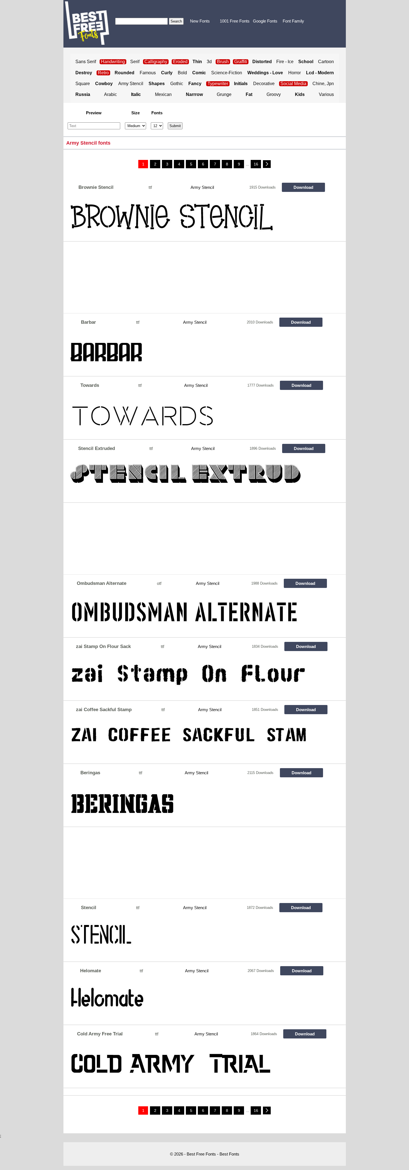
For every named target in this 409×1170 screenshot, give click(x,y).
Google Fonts (265, 21)
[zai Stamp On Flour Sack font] (195, 677)
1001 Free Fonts (235, 21)
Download (303, 187)
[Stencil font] (195, 938)
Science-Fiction (226, 72)
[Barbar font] (195, 353)
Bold (182, 72)
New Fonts (200, 21)
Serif (134, 61)
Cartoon (326, 61)
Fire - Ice (285, 61)
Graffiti (240, 61)
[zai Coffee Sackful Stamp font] (195, 740)
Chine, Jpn (323, 83)
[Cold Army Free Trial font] (195, 1065)
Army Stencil (130, 83)
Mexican (163, 94)
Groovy (274, 94)
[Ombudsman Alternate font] (195, 614)
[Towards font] (195, 416)
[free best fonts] (87, 23)
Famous (148, 72)
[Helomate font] (195, 1001)
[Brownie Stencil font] (195, 218)
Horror (294, 72)
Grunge (224, 94)
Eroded (180, 61)
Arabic (110, 94)
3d (209, 61)
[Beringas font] (195, 803)
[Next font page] (267, 164)
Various (326, 94)
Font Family (293, 21)
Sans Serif (85, 61)
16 (256, 164)
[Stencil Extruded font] (195, 479)
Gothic (176, 83)
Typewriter (218, 83)
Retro (103, 72)
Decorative (264, 83)
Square (82, 83)
